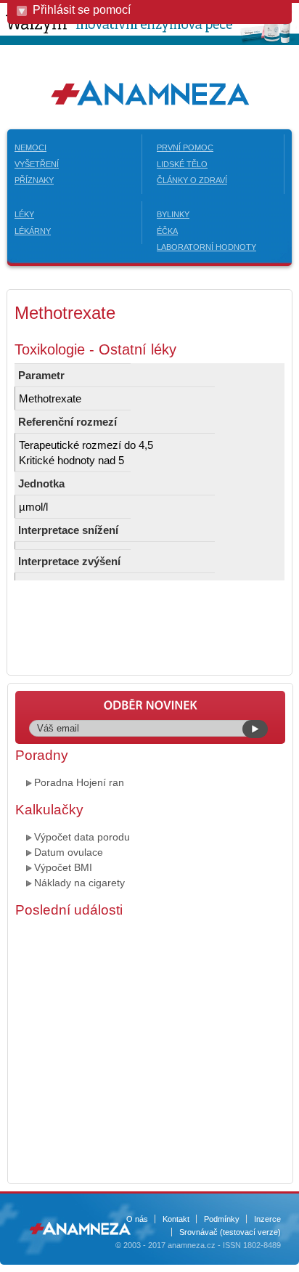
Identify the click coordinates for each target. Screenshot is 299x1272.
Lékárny (33, 231)
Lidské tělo (182, 164)
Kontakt (176, 1219)
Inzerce (267, 1219)
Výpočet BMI (63, 867)
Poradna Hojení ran (79, 782)
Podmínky (221, 1219)
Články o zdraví (192, 180)
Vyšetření (37, 164)
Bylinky (173, 214)
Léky (24, 214)
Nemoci (30, 147)
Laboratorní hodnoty (206, 247)
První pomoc (185, 147)
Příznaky (34, 180)
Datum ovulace (68, 852)
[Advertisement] (149, 1049)
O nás (137, 1219)
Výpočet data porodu (82, 837)
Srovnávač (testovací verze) (230, 1232)
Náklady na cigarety (79, 882)
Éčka (167, 231)
